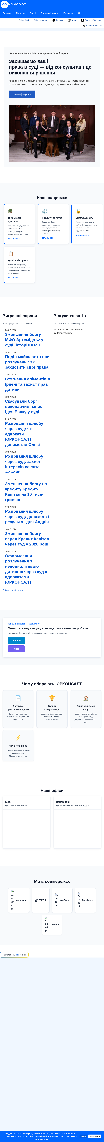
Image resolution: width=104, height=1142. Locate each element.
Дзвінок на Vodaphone (93, 20)
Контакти (68, 13)
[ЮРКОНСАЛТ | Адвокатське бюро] (14, 4)
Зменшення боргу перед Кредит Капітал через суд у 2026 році (27, 538)
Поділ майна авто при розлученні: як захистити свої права (27, 361)
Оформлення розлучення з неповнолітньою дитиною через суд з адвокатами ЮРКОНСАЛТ (26, 569)
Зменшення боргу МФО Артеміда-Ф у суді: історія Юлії (24, 339)
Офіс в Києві (24, 20)
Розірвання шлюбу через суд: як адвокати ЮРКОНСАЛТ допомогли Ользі (24, 434)
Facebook (87, 900)
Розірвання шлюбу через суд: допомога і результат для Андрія (27, 516)
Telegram (59, 20)
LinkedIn (54, 924)
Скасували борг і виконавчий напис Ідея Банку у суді (23, 406)
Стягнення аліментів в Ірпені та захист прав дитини (27, 384)
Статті (33, 13)
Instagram (21, 900)
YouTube (64, 900)
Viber (74, 20)
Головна (7, 13)
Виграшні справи (49, 13)
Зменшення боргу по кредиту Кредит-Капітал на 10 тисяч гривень (26, 492)
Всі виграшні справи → (15, 590)
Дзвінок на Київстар (93, 25)
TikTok (42, 900)
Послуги (20, 13)
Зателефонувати (22, 94)
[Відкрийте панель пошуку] (79, 13)
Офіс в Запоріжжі (40, 20)
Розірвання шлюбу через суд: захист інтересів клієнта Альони (24, 464)
